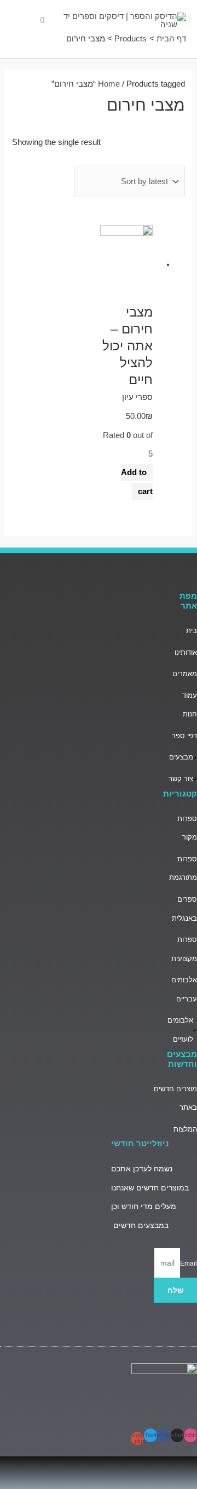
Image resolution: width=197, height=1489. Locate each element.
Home (109, 84)
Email (188, 1263)
